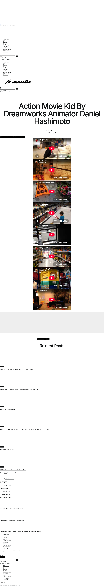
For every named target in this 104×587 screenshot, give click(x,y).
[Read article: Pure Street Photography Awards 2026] (52, 514)
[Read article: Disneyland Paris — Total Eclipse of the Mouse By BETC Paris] (52, 525)
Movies (5, 43)
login (5, 473)
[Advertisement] (52, 10)
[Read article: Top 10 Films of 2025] (52, 439)
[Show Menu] (0, 77)
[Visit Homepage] (7, 24)
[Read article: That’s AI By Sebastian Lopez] (52, 399)
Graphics (5, 46)
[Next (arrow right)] (2, 555)
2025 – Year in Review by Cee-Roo (13, 470)
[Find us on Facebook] (0, 582)
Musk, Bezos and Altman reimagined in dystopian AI (19, 389)
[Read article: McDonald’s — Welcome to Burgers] (52, 503)
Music (4, 47)
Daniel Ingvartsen (53, 131)
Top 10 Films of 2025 (7, 450)
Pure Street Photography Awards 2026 (12, 520)
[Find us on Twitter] (2, 582)
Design (5, 42)
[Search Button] (0, 54)
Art (4, 40)
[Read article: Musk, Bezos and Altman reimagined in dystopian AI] (52, 379)
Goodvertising (7, 49)
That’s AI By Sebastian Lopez (10, 410)
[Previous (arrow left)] (0, 555)
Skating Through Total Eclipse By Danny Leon (16, 369)
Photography (7, 45)
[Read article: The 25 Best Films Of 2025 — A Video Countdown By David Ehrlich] (52, 419)
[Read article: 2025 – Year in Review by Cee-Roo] (52, 459)
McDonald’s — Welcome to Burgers (11, 509)
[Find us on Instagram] (4, 582)
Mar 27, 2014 (52, 132)
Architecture (6, 50)
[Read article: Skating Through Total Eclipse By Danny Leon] (52, 359)
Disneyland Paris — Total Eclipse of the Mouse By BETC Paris (20, 531)
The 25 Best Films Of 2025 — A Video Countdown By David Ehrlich (24, 430)
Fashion (5, 52)
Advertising (6, 39)
